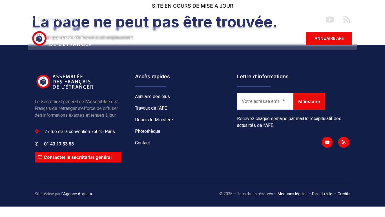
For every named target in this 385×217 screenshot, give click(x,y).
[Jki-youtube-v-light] (327, 142)
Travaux (184, 38)
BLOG (247, 38)
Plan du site (322, 194)
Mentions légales (292, 194)
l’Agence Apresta (76, 194)
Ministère (218, 38)
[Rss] (343, 142)
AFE (133, 38)
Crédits (344, 194)
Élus (156, 38)
